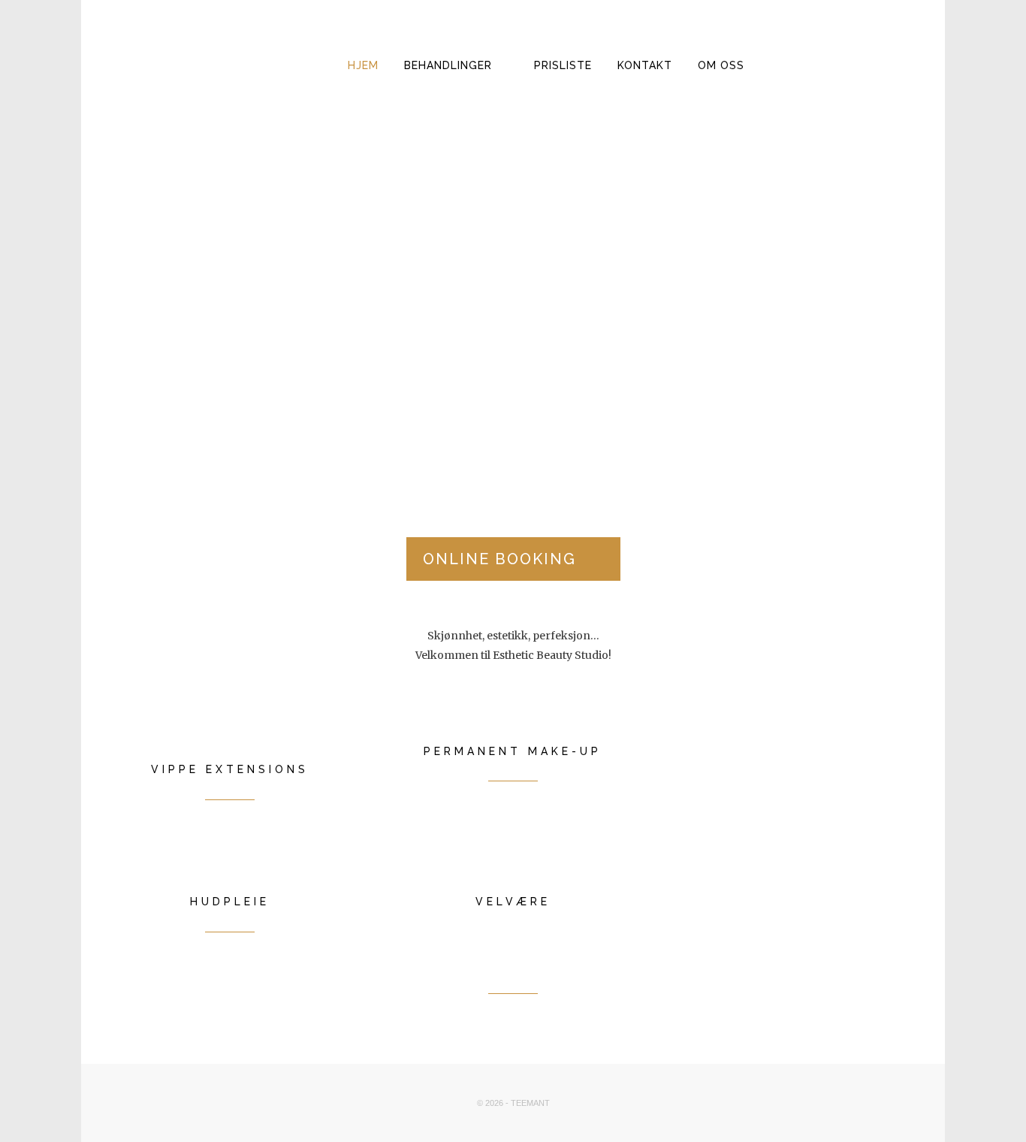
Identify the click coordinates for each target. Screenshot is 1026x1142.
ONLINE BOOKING (499, 559)
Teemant (530, 1102)
